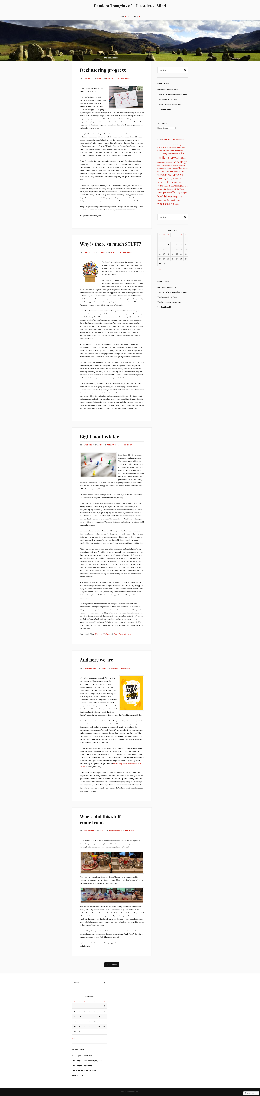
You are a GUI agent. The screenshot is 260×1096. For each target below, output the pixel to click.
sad (172, 186)
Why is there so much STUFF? (110, 244)
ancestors (170, 139)
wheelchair (163, 203)
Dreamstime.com (125, 634)
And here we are (96, 660)
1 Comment (125, 668)
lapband (182, 165)
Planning (169, 179)
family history (166, 157)
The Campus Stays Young (167, 99)
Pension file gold (164, 109)
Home (112, 252)
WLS (172, 204)
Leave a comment (123, 78)
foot (184, 158)
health (165, 165)
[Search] (185, 70)
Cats (174, 145)
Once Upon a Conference (167, 89)
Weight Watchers (172, 200)
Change (179, 145)
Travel (168, 193)
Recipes (171, 182)
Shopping (177, 186)
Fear (176, 158)
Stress (171, 189)
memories (165, 168)
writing (176, 204)
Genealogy (134, 16)
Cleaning (173, 147)
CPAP (163, 150)
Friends (160, 162)
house (174, 165)
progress (162, 182)
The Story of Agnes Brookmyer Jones (172, 94)
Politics (175, 179)
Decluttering (177, 150)
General (114, 668)
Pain (167, 174)
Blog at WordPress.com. (130, 1092)
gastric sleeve (167, 162)
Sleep (182, 186)
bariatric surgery (166, 145)
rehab (160, 185)
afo (163, 140)
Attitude (159, 145)
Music (186, 168)
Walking (175, 192)
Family (180, 153)
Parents (171, 175)
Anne (99, 78)
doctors (159, 154)
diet (182, 150)
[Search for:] (172, 70)
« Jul (159, 270)
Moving (109, 78)
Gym (158, 165)
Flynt (115, 634)
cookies (183, 147)
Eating (164, 153)
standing (166, 189)
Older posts (111, 965)
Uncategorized (115, 831)
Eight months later (99, 436)
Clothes (178, 147)
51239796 (98, 634)
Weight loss (164, 196)
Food (180, 158)
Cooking (159, 150)
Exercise (172, 153)
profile (179, 178)
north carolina (167, 171)
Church (169, 147)
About (122, 16)
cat (172, 145)
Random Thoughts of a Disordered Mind (130, 5)
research (167, 186)
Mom (169, 168)
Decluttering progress (103, 70)
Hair (162, 165)
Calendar (107, 634)
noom (159, 171)
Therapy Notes (113, 445)
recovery (179, 182)
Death (172, 150)
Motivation (175, 168)
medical (159, 168)
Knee (177, 165)
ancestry (180, 139)
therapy (161, 192)
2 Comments (128, 445)
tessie (182, 189)
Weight (184, 192)
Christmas (161, 147)
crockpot (167, 150)
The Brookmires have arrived (169, 104)
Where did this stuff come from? (100, 819)
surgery (177, 189)
